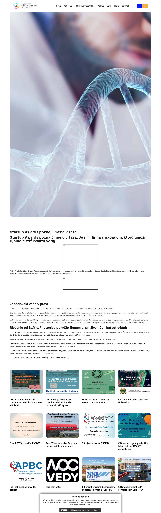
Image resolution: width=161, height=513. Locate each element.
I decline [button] (96, 510)
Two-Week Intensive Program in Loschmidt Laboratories (61, 444)
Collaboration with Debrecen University (133, 401)
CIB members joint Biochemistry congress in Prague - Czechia (98, 488)
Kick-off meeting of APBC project (23, 488)
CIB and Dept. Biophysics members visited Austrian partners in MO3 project (59, 402)
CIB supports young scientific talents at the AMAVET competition (133, 446)
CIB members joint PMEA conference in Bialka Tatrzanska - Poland (26, 402)
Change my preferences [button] (80, 510)
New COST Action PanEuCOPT (25, 443)
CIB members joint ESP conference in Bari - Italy (130, 488)
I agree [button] (64, 510)
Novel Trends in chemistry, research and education (95, 401)
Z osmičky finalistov (17, 313)
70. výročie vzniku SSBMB (95, 443)
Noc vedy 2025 (53, 487)
